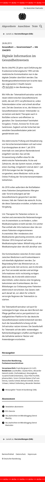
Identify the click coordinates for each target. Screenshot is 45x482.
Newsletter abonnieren (14, 406)
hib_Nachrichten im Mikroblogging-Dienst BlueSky (21, 416)
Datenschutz (21, 454)
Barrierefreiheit (8, 454)
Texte (35, 26)
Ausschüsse (24, 26)
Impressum (32, 454)
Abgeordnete (9, 26)
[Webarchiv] (22, 16)
